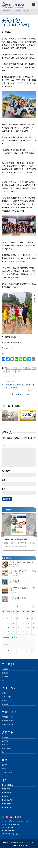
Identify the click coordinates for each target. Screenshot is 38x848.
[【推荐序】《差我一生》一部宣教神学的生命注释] (5, 573)
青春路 (4, 769)
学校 (24, 368)
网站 (3, 489)
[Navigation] (33, 4)
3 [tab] (15, 420)
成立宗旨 (5, 669)
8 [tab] (28, 420)
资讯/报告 (5, 693)
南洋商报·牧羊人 (16, 368)
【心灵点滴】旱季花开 (18, 598)
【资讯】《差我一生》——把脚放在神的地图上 (22, 563)
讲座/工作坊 (6, 697)
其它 (3, 752)
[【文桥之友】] (5, 582)
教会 (8, 371)
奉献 (3, 680)
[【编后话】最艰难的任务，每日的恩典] (5, 590)
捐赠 (3, 371)
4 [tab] (18, 420)
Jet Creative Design (23, 845)
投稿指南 (5, 704)
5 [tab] (20, 420)
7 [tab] (25, 420)
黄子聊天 (5, 737)
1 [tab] (10, 420)
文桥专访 (5, 741)
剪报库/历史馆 (7, 772)
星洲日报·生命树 (8, 721)
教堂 (13, 371)
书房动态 (5, 700)
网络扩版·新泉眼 (8, 724)
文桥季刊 (5, 765)
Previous (3, 415)
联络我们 (5, 673)
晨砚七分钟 (6, 748)
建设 (29, 368)
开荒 (33, 368)
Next (34, 415)
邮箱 (4, 480)
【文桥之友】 (14, 580)
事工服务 (5, 677)
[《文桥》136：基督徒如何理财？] (19, 524)
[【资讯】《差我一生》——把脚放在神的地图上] (5, 564)
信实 (8, 368)
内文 (26, 546)
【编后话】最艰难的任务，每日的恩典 (22, 589)
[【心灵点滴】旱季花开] (5, 599)
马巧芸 (18, 371)
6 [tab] (23, 420)
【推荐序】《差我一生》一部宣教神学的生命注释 (22, 572)
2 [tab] (13, 420)
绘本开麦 (5, 745)
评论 (4, 446)
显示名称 (6, 471)
